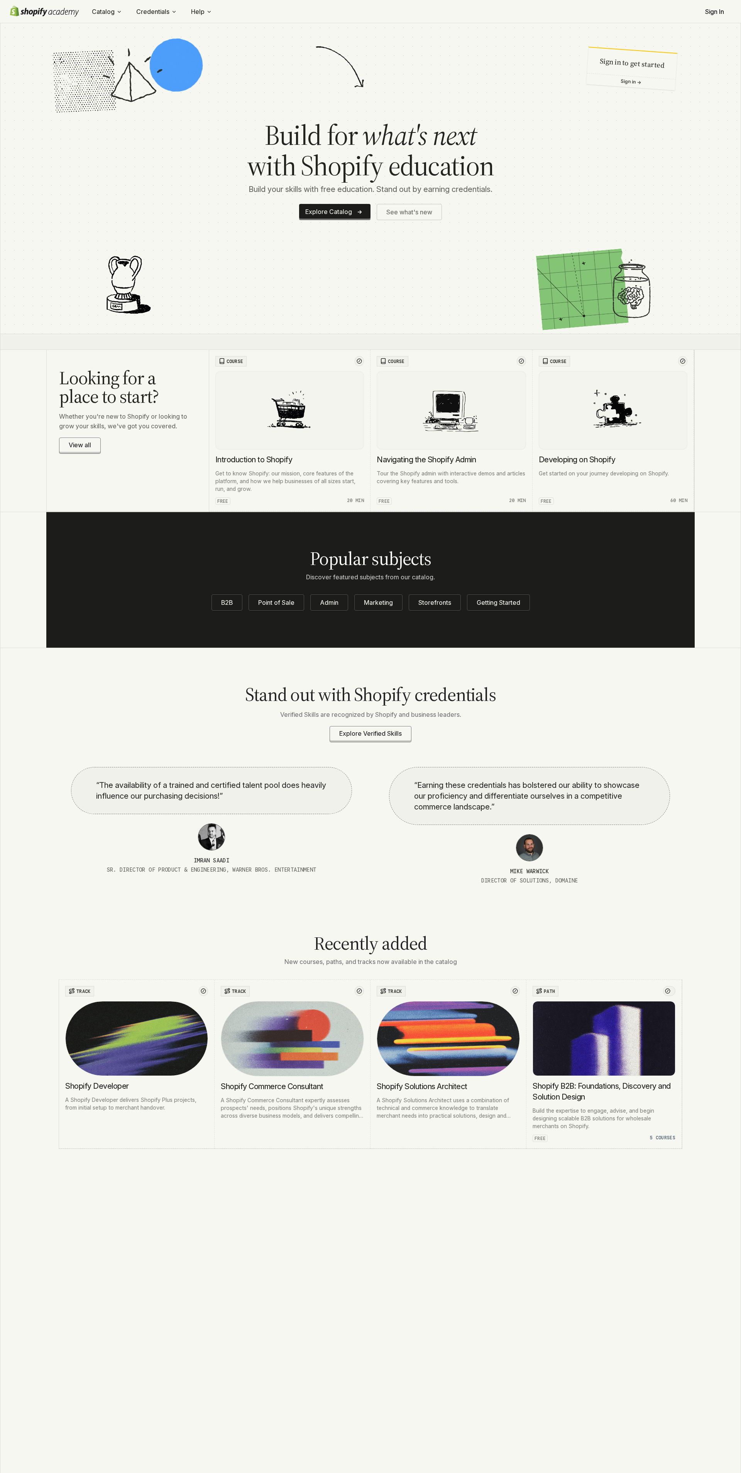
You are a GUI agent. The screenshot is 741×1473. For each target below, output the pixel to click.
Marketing (378, 602)
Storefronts (434, 602)
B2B (227, 602)
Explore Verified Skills (370, 733)
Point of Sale (276, 602)
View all (80, 445)
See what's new (409, 212)
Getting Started (498, 602)
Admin (329, 602)
